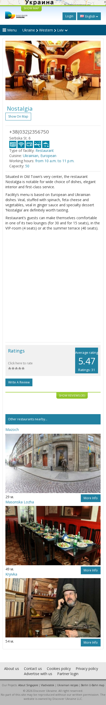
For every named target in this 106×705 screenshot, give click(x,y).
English (90, 16)
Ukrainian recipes (67, 685)
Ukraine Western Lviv (43, 30)
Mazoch (12, 429)
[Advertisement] (53, 286)
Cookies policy (59, 668)
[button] (12, 70)
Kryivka (11, 574)
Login (69, 16)
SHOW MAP (31, 8)
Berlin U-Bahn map (92, 685)
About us (11, 668)
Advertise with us (38, 673)
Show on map (18, 116)
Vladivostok (47, 685)
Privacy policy (87, 668)
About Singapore (28, 685)
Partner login (67, 673)
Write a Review (19, 382)
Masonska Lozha (19, 501)
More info (91, 498)
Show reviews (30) (72, 395)
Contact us (33, 668)
